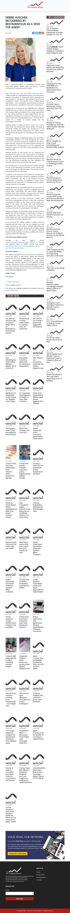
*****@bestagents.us (12, 282)
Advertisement (41, 877)
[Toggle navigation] (6, 10)
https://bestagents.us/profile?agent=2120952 (20, 242)
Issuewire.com (37, 93)
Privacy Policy (40, 875)
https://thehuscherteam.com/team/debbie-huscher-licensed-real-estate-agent (23, 247)
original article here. (12, 290)
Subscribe (19, 899)
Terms (38, 872)
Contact (39, 880)
